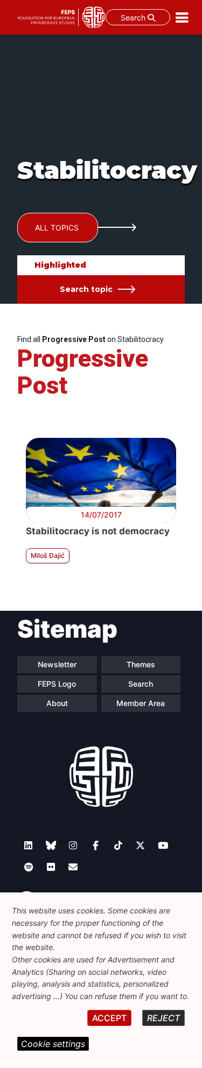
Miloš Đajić (48, 556)
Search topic (86, 289)
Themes (141, 664)
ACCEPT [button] (109, 1018)
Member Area (140, 703)
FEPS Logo (57, 683)
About (57, 703)
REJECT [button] (163, 1018)
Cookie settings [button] (53, 1043)
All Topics (57, 227)
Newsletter (57, 664)
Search (134, 17)
